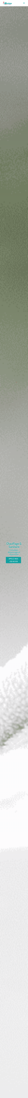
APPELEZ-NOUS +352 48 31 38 (13, 560)
